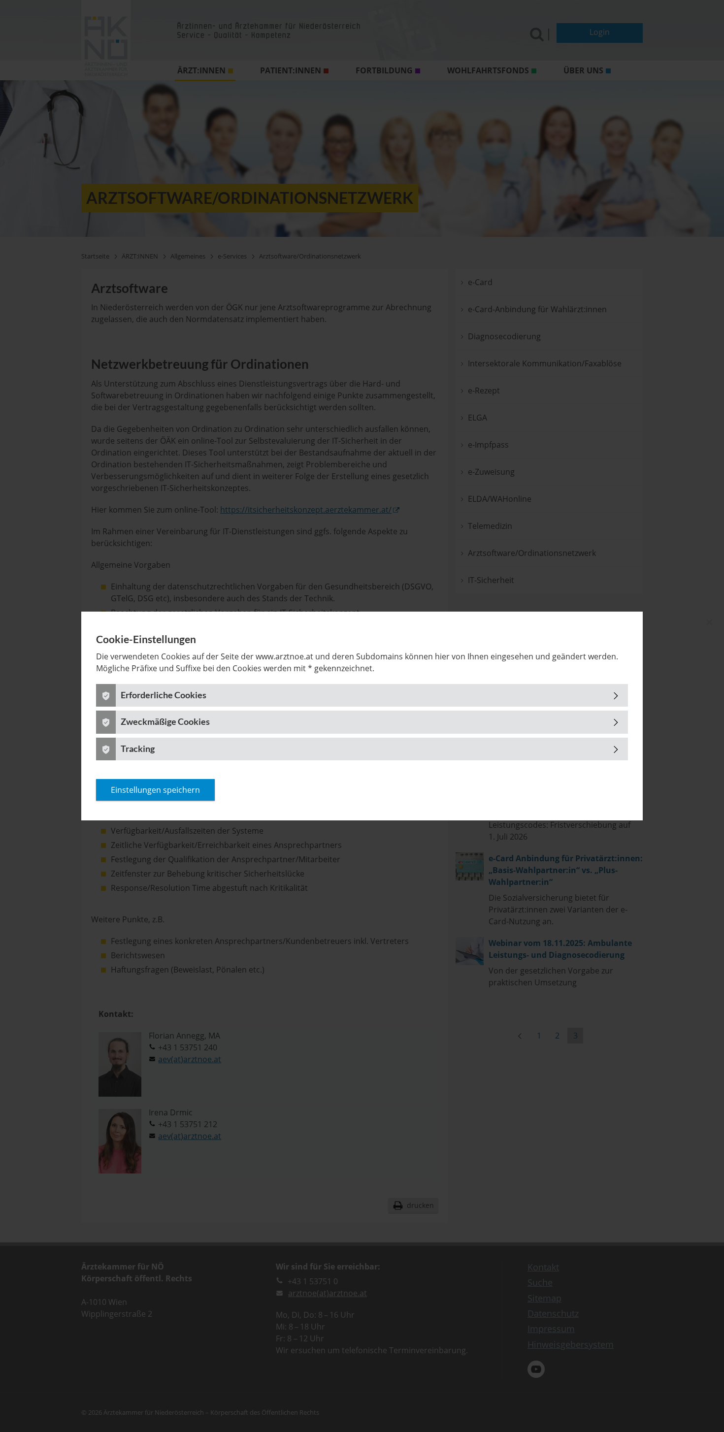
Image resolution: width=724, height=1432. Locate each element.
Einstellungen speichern (155, 789)
